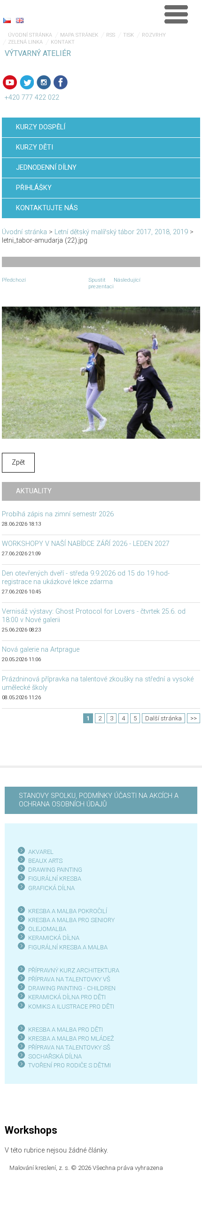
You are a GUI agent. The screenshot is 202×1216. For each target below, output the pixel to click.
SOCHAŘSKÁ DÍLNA (55, 1056)
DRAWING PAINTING (55, 869)
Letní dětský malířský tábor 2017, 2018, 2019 (121, 232)
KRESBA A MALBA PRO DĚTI (65, 1029)
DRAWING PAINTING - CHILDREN (72, 988)
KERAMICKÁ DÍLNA (53, 937)
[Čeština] (7, 20)
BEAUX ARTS (45, 860)
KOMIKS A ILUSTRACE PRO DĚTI (71, 1006)
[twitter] (27, 82)
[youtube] (10, 82)
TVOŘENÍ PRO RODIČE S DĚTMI (69, 1065)
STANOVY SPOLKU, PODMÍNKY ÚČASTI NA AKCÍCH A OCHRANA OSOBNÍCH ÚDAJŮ (99, 800)
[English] (19, 20)
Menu (176, 14)
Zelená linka (25, 42)
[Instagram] (44, 82)
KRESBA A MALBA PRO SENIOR (69, 920)
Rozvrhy (154, 35)
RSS (110, 35)
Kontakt (63, 42)
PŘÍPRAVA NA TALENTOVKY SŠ (69, 1047)
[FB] (61, 82)
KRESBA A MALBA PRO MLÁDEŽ (71, 1038)
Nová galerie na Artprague (40, 650)
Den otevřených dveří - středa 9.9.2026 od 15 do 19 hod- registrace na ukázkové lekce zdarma (86, 577)
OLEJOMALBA (47, 928)
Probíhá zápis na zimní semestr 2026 (58, 514)
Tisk (128, 35)
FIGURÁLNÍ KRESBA (54, 878)
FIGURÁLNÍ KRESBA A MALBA (68, 947)
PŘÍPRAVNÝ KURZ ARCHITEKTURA (73, 970)
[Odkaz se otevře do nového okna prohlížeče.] (101, 372)
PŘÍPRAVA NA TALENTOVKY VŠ (69, 979)
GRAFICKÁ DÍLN (49, 888)
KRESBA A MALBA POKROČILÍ (67, 911)
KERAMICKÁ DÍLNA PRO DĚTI (67, 997)
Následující (127, 279)
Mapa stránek (79, 35)
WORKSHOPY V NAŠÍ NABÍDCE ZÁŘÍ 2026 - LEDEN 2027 (86, 544)
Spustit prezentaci (101, 283)
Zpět (18, 462)
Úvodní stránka (30, 35)
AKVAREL (41, 851)
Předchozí (14, 279)
